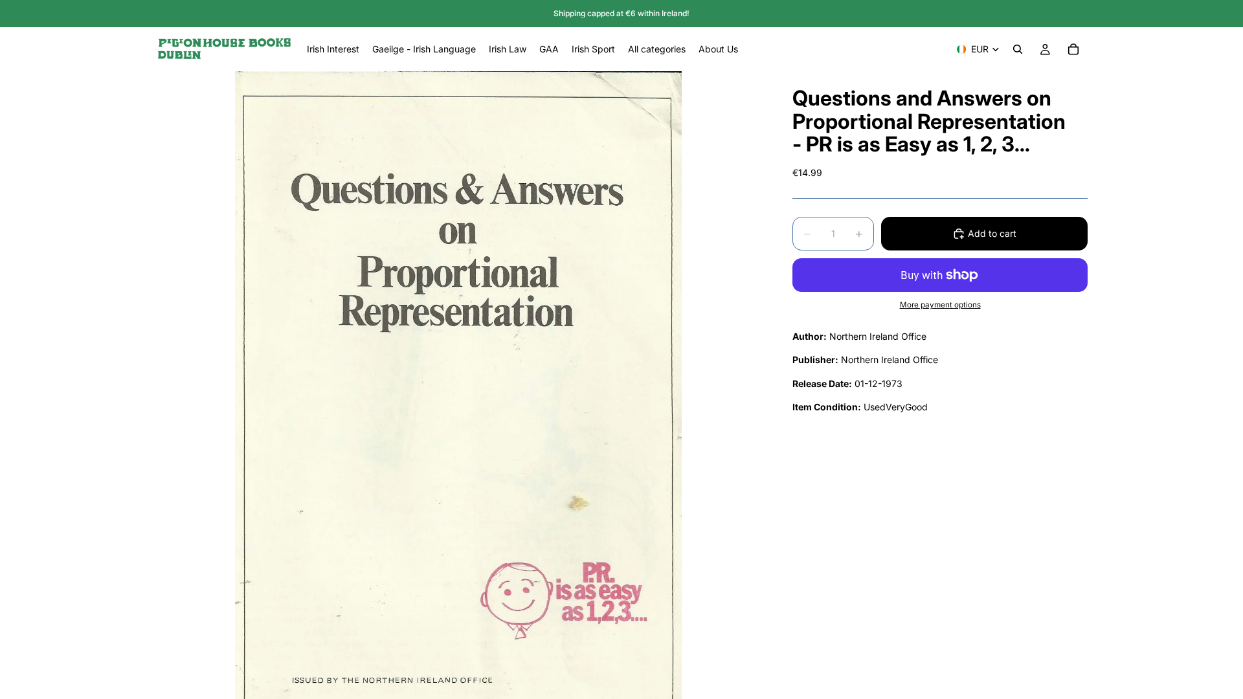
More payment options (940, 304)
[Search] (1017, 49)
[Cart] (1073, 49)
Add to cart (992, 233)
